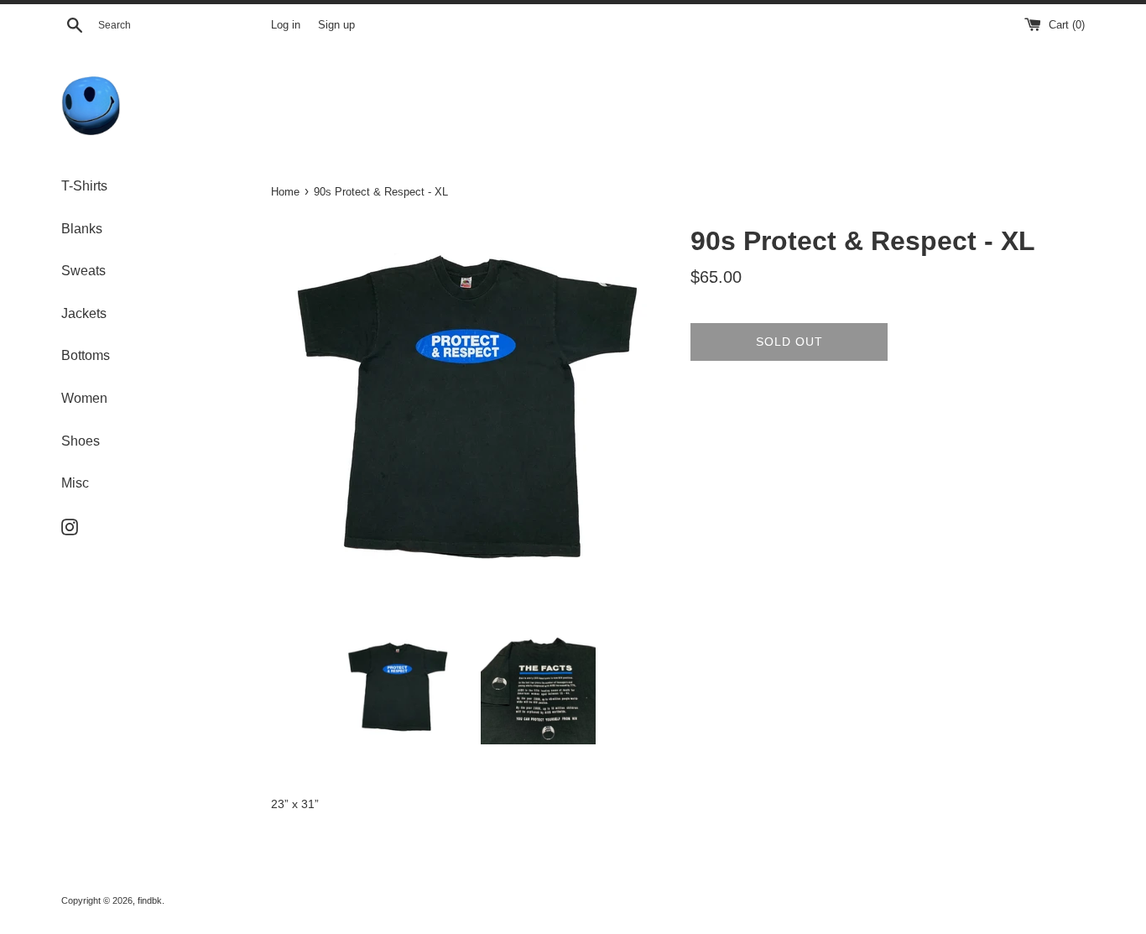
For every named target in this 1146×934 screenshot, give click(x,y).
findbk (150, 900)
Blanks (81, 229)
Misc (75, 483)
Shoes (80, 441)
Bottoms (85, 355)
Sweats (83, 271)
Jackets (84, 313)
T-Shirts (84, 186)
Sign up (336, 25)
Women (84, 398)
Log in (285, 25)
